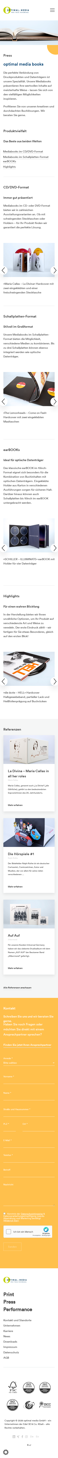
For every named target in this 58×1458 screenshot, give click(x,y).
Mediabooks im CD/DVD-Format (23, 151)
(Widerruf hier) (11, 1220)
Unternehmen (11, 1325)
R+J (29, 1445)
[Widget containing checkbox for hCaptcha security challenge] (28, 1232)
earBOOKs (9, 161)
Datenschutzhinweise (32, 1213)
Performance (17, 1309)
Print (8, 1294)
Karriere (8, 1331)
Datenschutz (11, 1352)
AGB (6, 1357)
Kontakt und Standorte (17, 1320)
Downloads (10, 1341)
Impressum (10, 1347)
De (32, 1436)
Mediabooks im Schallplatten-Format (25, 157)
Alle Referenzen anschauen (17, 987)
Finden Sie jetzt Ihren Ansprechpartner (27, 1045)
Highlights (9, 166)
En (37, 1436)
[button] (6, 1452)
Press (9, 1302)
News (6, 1336)
